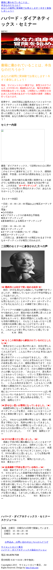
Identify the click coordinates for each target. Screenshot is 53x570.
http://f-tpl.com (32, 567)
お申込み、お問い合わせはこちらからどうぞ (26, 542)
